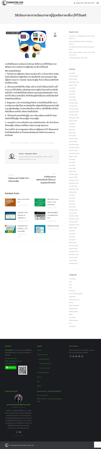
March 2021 (72, 207)
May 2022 (72, 165)
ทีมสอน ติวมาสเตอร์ (44, 368)
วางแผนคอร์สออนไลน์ (45, 363)
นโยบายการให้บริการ (42, 395)
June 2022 (72, 162)
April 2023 (72, 132)
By (36, 143)
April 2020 (72, 240)
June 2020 (72, 234)
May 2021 (72, 201)
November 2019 (74, 254)
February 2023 (73, 138)
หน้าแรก (39, 350)
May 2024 (72, 94)
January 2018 (73, 260)
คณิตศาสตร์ (72, 297)
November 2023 (74, 112)
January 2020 (73, 248)
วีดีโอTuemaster (73, 320)
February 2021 (73, 210)
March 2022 (72, 171)
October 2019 (73, 257)
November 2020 (74, 219)
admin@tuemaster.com (15, 361)
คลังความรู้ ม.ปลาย (74, 299)
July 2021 (72, 195)
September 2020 (74, 225)
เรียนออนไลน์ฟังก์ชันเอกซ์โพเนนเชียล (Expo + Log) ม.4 (81, 42)
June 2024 (72, 91)
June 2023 (72, 127)
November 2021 (74, 183)
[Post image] (10, 202)
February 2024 (73, 103)
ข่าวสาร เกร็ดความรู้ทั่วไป (13, 33)
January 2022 (73, 177)
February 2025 (73, 76)
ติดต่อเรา (39, 386)
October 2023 (73, 115)
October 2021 (73, 186)
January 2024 (73, 106)
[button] (14, 435)
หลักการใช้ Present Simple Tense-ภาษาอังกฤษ (53, 202)
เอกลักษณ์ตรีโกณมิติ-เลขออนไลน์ (78, 58)
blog (70, 282)
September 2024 (74, 82)
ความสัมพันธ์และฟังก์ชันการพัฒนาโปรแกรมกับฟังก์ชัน (81, 48)
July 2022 (72, 159)
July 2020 (72, 231)
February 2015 (73, 263)
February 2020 (73, 245)
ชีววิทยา (71, 302)
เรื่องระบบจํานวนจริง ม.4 (23, 200)
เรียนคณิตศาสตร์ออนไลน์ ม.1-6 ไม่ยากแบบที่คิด (22, 228)
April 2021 (72, 204)
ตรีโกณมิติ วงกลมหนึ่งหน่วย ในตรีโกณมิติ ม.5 (23, 215)
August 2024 (73, 85)
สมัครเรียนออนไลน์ (44, 359)
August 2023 (73, 121)
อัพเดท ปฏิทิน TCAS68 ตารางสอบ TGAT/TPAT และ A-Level (82, 53)
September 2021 (74, 189)
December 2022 (74, 144)
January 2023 (73, 141)
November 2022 (74, 147)
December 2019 (73, 251)
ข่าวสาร (39, 377)
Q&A (38, 381)
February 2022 (73, 174)
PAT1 (70, 285)
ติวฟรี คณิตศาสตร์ (74, 305)
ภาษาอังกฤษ (72, 317)
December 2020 (74, 216)
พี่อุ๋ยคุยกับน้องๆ (73, 308)
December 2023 (74, 109)
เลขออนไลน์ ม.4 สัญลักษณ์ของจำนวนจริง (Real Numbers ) (82, 37)
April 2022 (72, 168)
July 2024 (72, 88)
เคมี (70, 323)
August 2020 (73, 228)
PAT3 (70, 288)
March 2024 (72, 100)
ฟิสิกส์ (70, 314)
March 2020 (72, 242)
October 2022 (73, 150)
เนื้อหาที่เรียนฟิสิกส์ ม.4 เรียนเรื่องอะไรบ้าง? (52, 215)
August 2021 (73, 192)
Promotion (72, 291)
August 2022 (73, 156)
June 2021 (72, 198)
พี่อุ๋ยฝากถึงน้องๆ (73, 311)
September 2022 (74, 153)
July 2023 (72, 124)
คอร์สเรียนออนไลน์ (42, 354)
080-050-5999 (12, 358)
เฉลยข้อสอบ (72, 326)
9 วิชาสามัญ (72, 279)
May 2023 (72, 130)
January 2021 (73, 213)
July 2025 (72, 73)
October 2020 (73, 222)
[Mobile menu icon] (97, 3)
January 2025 (73, 79)
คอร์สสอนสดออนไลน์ (43, 372)
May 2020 (72, 237)
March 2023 (72, 135)
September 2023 (74, 118)
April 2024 (72, 97)
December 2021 (73, 180)
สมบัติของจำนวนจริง (53, 226)
